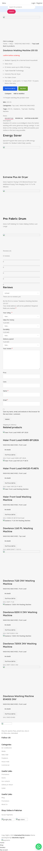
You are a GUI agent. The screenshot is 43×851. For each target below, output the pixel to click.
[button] (39, 847)
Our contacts (6, 781)
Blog (3, 797)
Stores (4, 778)
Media (4, 751)
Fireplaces (5, 758)
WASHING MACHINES (22, 44)
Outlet (4, 788)
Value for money (8, 320)
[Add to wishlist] (16, 524)
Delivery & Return (7, 785)
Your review (8, 348)
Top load (24, 109)
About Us (5, 804)
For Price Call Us (10, 88)
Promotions (5, 801)
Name (5, 391)
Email (5, 400)
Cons (4, 382)
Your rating (7, 313)
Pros (4, 373)
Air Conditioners (7, 748)
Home (5, 44)
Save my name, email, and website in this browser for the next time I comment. (21, 413)
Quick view (10, 524)
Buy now (23, 88)
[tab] (9, 118)
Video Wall (5, 755)
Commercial (5, 765)
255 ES (10, 109)
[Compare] (5, 524)
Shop (11, 44)
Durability (6, 329)
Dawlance (17, 109)
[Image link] (7, 725)
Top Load (35, 44)
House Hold (5, 762)
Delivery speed (8, 339)
